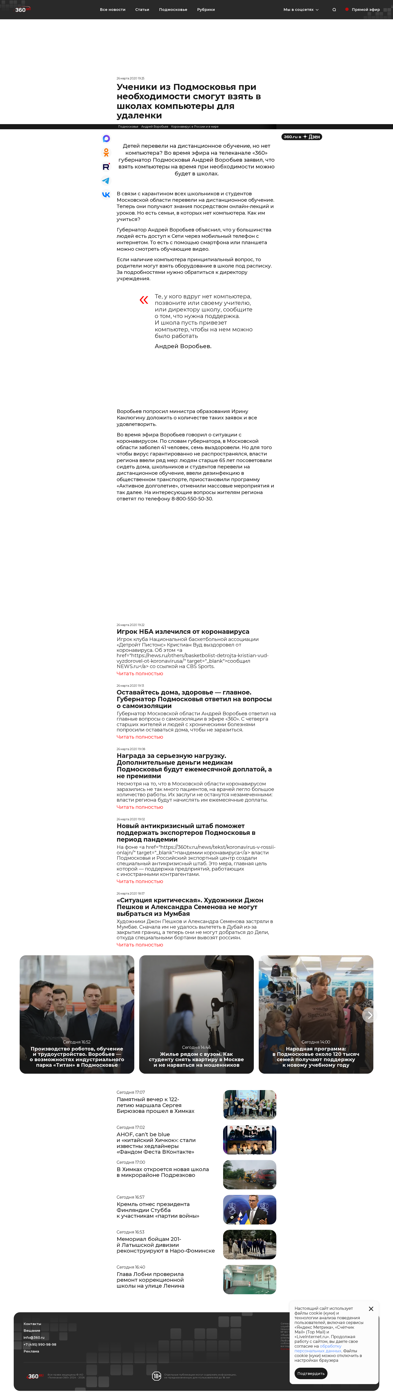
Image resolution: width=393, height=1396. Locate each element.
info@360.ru (34, 1338)
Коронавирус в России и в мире (195, 126)
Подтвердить (311, 1373)
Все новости (112, 9)
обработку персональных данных (318, 1348)
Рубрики (206, 9)
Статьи (142, 9)
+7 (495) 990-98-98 (40, 1345)
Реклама (31, 1351)
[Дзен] (301, 136)
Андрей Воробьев (154, 126)
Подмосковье (173, 9)
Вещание (32, 1331)
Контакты (32, 1324)
